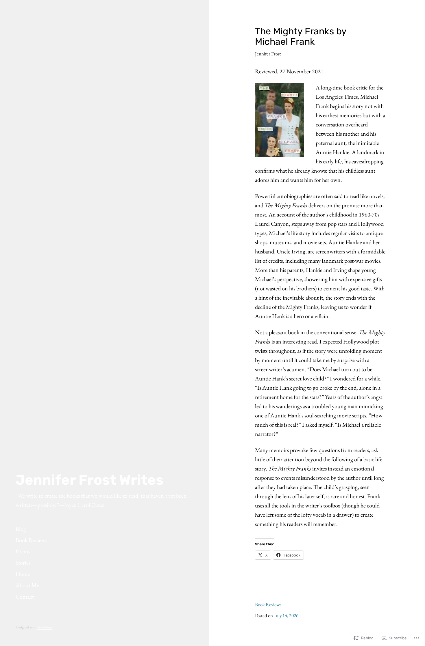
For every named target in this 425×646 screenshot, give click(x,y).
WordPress (44, 627)
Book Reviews (268, 604)
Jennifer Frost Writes (90, 480)
